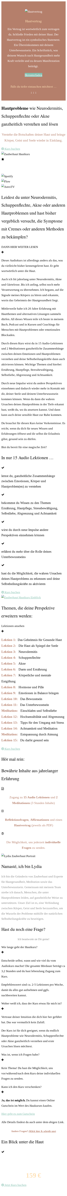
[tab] (33, 249)
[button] (10, 148)
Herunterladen (33, 75)
